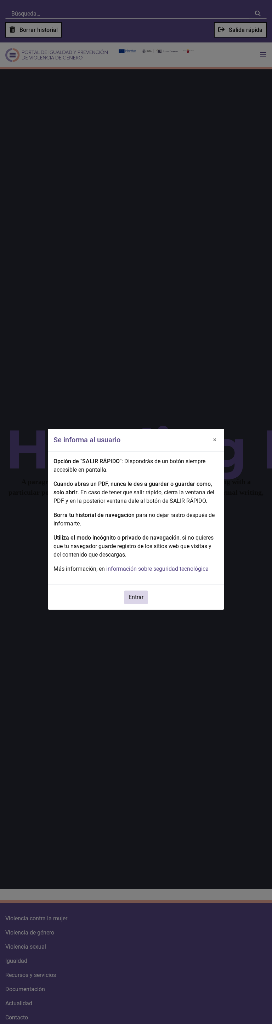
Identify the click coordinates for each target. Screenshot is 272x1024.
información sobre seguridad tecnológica (157, 568)
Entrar (136, 597)
